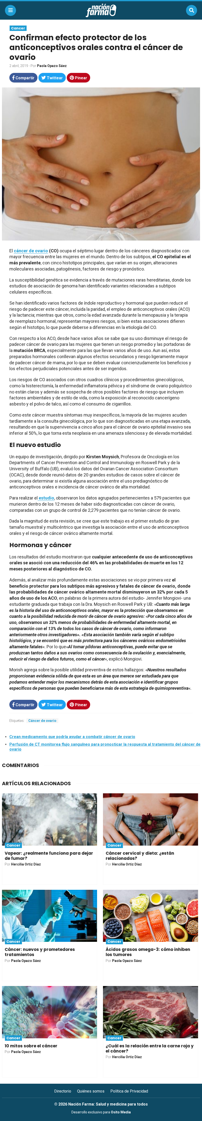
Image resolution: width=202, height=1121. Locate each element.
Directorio (62, 1091)
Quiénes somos (90, 1091)
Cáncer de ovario (42, 721)
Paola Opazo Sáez (52, 66)
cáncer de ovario (31, 250)
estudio (46, 497)
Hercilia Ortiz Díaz (26, 864)
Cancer (18, 28)
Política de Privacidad (129, 1091)
